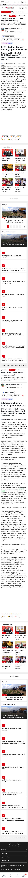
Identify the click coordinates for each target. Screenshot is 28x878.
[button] (20, 8)
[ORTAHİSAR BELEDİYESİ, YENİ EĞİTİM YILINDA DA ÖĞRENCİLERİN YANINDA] (14, 356)
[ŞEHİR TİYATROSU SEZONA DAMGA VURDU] (14, 304)
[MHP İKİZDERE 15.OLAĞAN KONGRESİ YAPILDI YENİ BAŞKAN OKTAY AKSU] (7, 156)
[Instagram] (18, 844)
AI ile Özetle (8, 43)
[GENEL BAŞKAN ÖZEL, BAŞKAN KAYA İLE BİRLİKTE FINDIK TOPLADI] (7, 185)
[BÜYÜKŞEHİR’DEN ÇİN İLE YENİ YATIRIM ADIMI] (14, 291)
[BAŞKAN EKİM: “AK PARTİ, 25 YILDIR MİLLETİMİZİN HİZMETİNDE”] (20, 156)
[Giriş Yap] (23, 8)
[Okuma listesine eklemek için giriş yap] (22, 39)
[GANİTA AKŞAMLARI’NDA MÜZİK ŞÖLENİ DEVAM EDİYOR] (14, 278)
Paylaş (25, 2)
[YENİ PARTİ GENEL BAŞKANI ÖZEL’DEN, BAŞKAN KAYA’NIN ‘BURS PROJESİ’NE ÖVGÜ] (20, 185)
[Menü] (2, 8)
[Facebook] (9, 844)
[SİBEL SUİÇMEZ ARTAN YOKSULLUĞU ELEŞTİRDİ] (20, 170)
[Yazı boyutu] (15, 2)
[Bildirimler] (26, 8)
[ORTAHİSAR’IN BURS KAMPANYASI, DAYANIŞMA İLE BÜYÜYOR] (14, 317)
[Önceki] (12, 12)
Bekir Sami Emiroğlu (10, 28)
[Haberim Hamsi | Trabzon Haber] (9, 8)
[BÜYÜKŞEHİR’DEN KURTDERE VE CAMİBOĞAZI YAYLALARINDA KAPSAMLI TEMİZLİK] (14, 215)
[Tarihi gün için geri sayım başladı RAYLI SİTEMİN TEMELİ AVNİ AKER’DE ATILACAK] (14, 266)
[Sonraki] (14, 12)
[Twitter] (14, 844)
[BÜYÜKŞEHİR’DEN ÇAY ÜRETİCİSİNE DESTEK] (14, 253)
